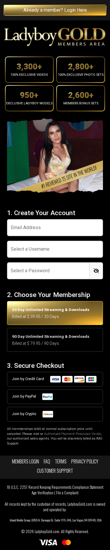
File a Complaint (67, 492)
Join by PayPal (24, 396)
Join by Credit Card (28, 379)
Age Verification (42, 492)
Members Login (25, 461)
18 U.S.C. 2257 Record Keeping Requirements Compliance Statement (55, 487)
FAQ (47, 461)
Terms (61, 461)
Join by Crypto (24, 414)
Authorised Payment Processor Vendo (72, 434)
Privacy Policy (84, 461)
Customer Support (55, 470)
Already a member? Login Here (55, 10)
